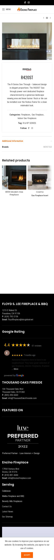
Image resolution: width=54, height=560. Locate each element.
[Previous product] (43, 18)
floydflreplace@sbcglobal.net (20, 319)
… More (15, 369)
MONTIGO (47, 147)
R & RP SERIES (29, 123)
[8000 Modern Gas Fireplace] (14, 177)
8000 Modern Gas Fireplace (14, 193)
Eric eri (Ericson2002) (22, 351)
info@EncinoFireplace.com (19, 478)
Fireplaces (25, 114)
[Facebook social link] (25, 2)
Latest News (7, 511)
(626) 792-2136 (11, 316)
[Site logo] (27, 9)
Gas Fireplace (37, 114)
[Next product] (50, 18)
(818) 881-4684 (11, 475)
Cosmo (40, 192)
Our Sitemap (7, 516)
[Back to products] (47, 18)
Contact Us (7, 506)
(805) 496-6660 (11, 395)
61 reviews (36, 345)
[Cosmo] (40, 177)
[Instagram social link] (28, 2)
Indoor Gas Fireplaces (27, 118)
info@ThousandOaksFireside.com (22, 398)
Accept (27, 555)
